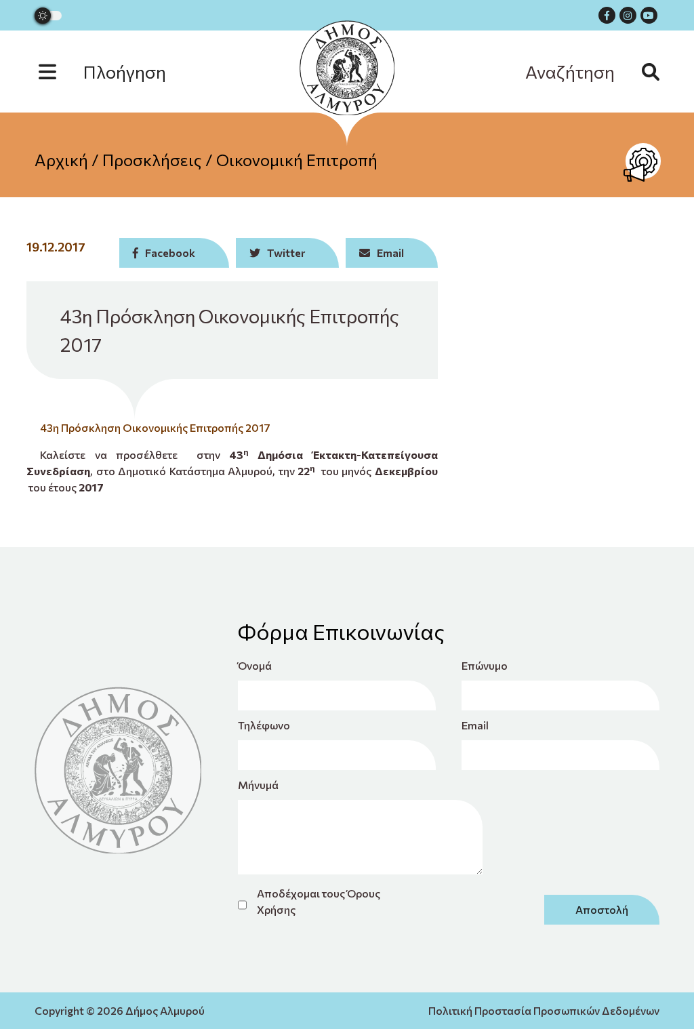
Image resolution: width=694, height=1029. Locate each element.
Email (475, 725)
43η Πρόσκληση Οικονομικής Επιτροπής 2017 (155, 427)
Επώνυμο (485, 665)
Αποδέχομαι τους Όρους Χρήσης (318, 901)
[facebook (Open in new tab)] (606, 15)
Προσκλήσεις (152, 159)
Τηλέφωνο (264, 725)
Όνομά (255, 665)
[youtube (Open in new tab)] (648, 15)
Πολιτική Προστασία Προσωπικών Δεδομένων (543, 1010)
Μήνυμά (258, 784)
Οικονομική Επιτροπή (296, 159)
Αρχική (61, 159)
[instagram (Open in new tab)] (627, 15)
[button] (116, 71)
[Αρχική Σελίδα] (347, 67)
